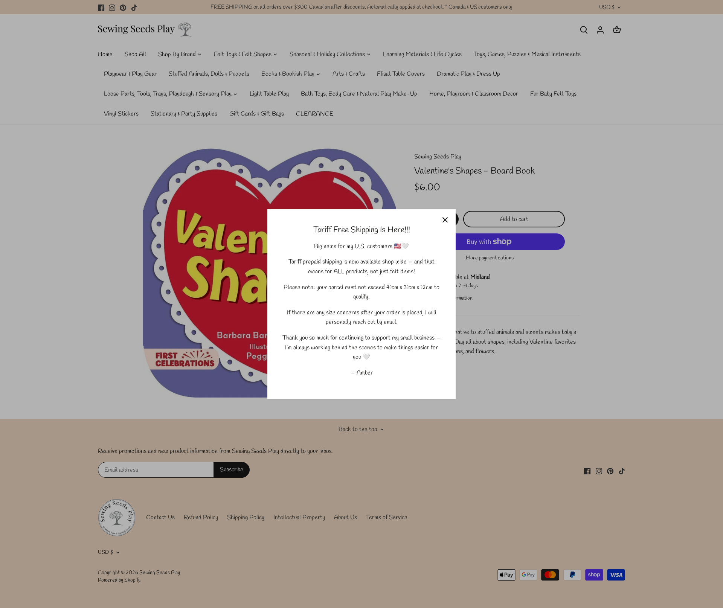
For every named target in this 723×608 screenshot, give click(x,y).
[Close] (445, 220)
